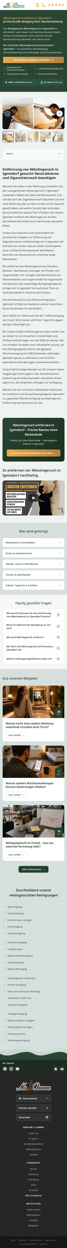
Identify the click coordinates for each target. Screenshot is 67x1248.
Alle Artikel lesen (33, 869)
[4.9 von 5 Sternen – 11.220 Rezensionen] (56, 5)
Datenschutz (36, 1240)
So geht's (33, 1138)
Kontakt (33, 1220)
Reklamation (34, 1214)
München (34, 1174)
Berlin (33, 1168)
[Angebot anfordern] (37, 5)
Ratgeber (33, 1225)
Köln (33, 1184)
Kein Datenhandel (28, 1244)
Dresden (33, 1190)
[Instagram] (11, 1068)
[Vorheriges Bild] (7, 113)
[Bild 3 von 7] (33, 136)
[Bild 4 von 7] (45, 136)
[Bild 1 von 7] (8, 136)
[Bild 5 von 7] (58, 136)
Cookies (43, 1244)
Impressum (50, 1240)
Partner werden (27, 1107)
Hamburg (33, 1179)
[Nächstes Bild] (59, 113)
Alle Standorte (33, 1195)
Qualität (33, 1154)
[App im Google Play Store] (62, 1068)
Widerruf (22, 1240)
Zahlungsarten (33, 1149)
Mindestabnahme (33, 1143)
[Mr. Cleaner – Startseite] (33, 1085)
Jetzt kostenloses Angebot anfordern (33, 453)
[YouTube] (17, 1068)
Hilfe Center (33, 1209)
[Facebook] (4, 1068)
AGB (13, 1240)
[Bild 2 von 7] (20, 136)
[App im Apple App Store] (55, 1068)
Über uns (34, 1133)
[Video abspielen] (33, 497)
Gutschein (24, 1117)
